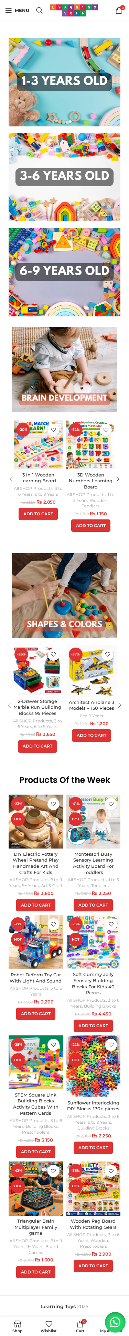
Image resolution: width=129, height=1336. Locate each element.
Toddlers (90, 505)
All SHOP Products (33, 488)
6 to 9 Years (46, 494)
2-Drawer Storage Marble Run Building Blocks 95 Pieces (37, 707)
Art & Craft (52, 885)
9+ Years (30, 885)
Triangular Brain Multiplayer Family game (35, 1227)
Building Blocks (100, 1006)
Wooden (98, 500)
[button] (38, 514)
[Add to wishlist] (53, 430)
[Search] (39, 10)
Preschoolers (35, 1132)
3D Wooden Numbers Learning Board (90, 481)
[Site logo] (74, 10)
